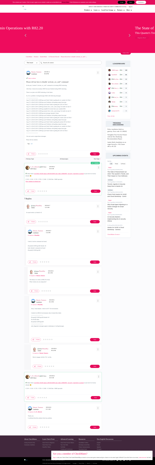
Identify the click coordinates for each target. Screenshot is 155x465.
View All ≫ (111, 116)
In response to (33, 235)
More (128, 10)
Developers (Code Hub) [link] (84, 444)
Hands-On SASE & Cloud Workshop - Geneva (115, 228)
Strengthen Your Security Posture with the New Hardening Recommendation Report (117, 137)
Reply (95, 153)
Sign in (55, 457)
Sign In (130, 6)
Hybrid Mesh (43, 56)
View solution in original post (33, 181)
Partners (120, 10)
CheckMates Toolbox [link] (83, 442)
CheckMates (29, 56)
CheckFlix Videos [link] (46, 447)
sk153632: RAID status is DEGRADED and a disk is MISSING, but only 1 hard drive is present (59, 173)
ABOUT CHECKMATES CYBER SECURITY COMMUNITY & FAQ (107, 6)
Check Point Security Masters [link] (67, 442)
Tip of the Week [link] (64, 444)
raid (31, 143)
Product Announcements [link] (84, 447)
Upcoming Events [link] (83, 449)
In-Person (110, 179)
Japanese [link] (99, 447)
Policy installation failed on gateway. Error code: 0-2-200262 (117, 130)
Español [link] (99, 442)
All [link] (111, 163)
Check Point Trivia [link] (46, 444)
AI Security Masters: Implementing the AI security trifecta (116, 219)
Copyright (75, 463)
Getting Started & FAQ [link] (29, 442)
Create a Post (126, 53)
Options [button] (100, 57)
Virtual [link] (116, 163)
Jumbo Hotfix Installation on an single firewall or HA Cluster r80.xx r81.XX (116, 144)
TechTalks (63, 447)
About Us (88, 463)
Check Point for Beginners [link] (48, 442)
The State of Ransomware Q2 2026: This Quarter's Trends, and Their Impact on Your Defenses (118, 174)
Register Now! (35, 37)
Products (87, 10)
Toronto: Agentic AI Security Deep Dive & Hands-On (116, 185)
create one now (142, 457)
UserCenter (95, 463)
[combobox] (70, 63)
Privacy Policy (65, 2)
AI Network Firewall (53, 56)
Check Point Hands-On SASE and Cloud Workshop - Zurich (117, 195)
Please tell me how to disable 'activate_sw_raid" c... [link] (74, 56)
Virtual (109, 167)
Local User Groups (107, 10)
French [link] (98, 444)
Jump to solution (32, 78)
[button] (122, 2)
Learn (96, 10)
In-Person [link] (123, 163)
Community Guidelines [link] (29, 444)
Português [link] (99, 449)
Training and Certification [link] (66, 449)
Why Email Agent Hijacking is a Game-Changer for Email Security (117, 206)
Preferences (141, 2)
